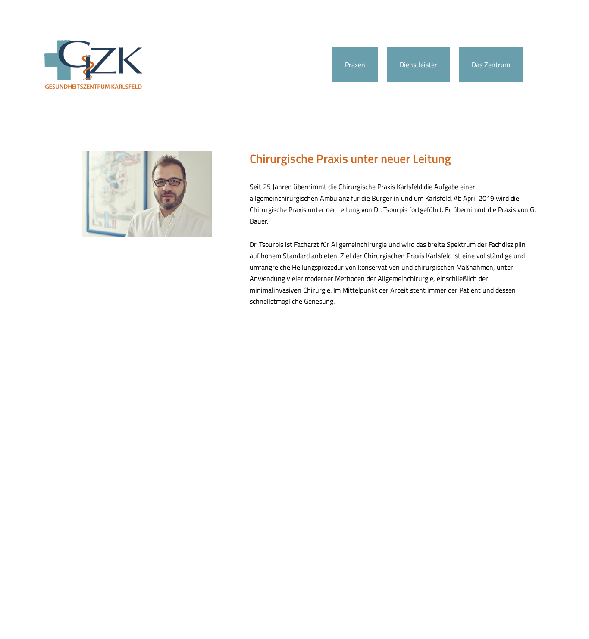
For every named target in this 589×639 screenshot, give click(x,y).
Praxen (355, 64)
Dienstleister (418, 64)
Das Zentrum (491, 64)
